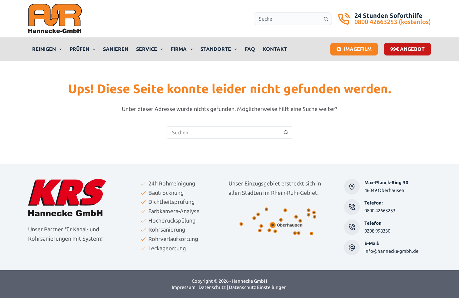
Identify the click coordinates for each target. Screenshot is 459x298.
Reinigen (44, 49)
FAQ (250, 49)
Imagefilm (358, 49)
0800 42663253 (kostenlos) (392, 21)
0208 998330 (377, 230)
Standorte (215, 49)
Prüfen (79, 49)
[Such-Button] (326, 19)
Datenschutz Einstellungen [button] (258, 287)
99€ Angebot (407, 49)
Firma (179, 49)
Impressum (183, 287)
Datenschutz (212, 287)
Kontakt (275, 49)
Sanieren (115, 49)
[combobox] (287, 18)
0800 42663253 (379, 210)
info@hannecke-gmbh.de (391, 251)
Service (146, 49)
